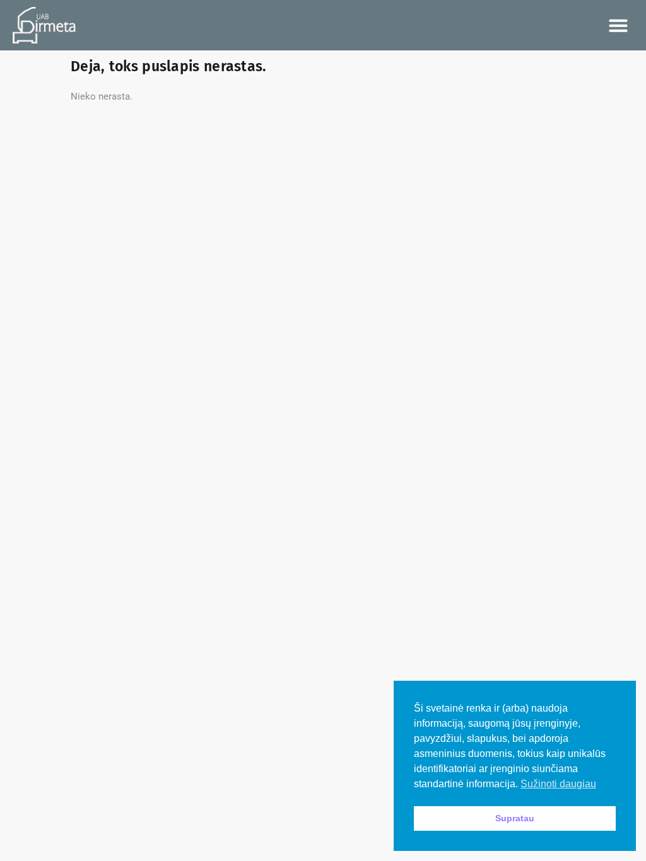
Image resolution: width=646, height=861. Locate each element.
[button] (618, 25)
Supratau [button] (514, 818)
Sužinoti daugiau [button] (558, 783)
